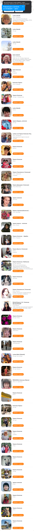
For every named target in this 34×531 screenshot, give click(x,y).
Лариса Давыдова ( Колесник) (21, 185)
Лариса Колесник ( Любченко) (21, 262)
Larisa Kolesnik (16, 29)
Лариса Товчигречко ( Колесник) (21, 172)
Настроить (19, 10)
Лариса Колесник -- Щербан (20, 236)
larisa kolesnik (16, 55)
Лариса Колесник (17, 95)
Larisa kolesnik (16, 15)
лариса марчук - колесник (20, 223)
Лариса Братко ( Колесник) (20, 249)
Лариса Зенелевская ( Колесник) (22, 289)
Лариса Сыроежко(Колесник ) (21, 210)
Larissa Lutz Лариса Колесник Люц (22, 133)
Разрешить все (9, 10)
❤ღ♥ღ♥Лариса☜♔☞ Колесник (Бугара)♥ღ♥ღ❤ (21, 303)
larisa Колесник (17, 69)
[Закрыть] (23, 7)
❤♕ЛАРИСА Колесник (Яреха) (21, 380)
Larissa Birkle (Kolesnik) (19, 354)
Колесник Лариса (17, 82)
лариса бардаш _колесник (20, 121)
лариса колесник (17, 197)
